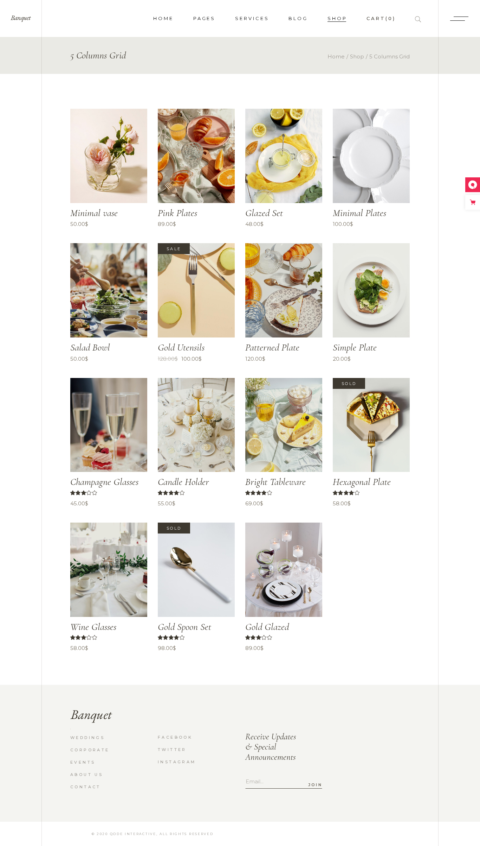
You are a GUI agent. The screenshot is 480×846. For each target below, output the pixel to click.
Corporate (90, 749)
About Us (86, 774)
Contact (85, 786)
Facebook (175, 737)
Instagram (177, 761)
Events (82, 762)
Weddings (87, 737)
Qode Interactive (133, 834)
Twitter (172, 749)
